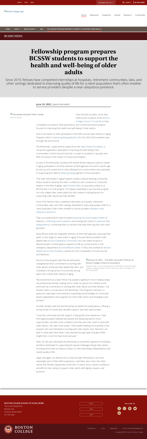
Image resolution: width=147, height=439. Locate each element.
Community (140, 15)
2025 (41, 29)
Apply (19, 2)
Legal (103, 428)
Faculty (117, 15)
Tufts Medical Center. (71, 247)
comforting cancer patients (57, 221)
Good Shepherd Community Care (65, 240)
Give (32, 2)
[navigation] (111, 11)
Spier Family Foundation (92, 146)
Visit (26, 2)
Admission (94, 15)
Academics (106, 15)
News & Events (30, 29)
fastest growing (68, 173)
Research (128, 15)
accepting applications (68, 137)
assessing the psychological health (88, 217)
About (83, 15)
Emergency (114, 428)
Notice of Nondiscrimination (133, 428)
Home (8, 29)
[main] (73, 254)
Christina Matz (73, 185)
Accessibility (91, 428)
